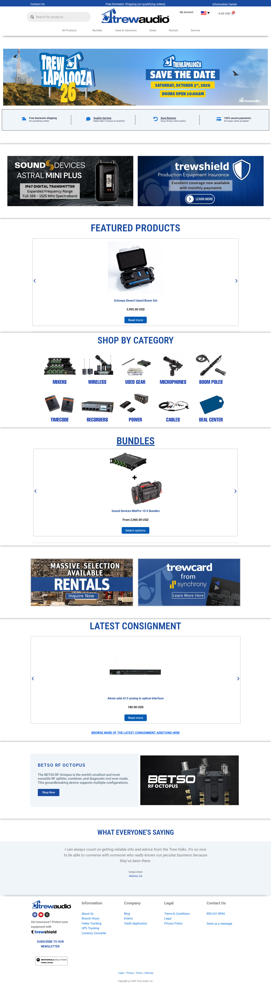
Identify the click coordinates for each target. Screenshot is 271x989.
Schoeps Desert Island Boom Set (135, 300)
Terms (139, 973)
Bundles (97, 30)
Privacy (130, 973)
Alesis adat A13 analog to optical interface (135, 698)
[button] (34, 281)
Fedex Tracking (91, 923)
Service (195, 30)
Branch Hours (90, 918)
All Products (69, 30)
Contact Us (37, 4)
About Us (87, 913)
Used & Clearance (126, 30)
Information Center (225, 4)
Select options (135, 530)
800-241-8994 (216, 913)
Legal (167, 918)
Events (128, 918)
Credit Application (135, 923)
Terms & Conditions (177, 913)
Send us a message (219, 923)
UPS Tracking (90, 928)
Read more (135, 320)
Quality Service (102, 118)
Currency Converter (94, 933)
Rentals (173, 30)
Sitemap (149, 973)
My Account (186, 12)
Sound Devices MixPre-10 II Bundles (136, 511)
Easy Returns (168, 118)
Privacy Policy (173, 923)
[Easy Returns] (155, 119)
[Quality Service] (88, 119)
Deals (153, 30)
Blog (127, 913)
